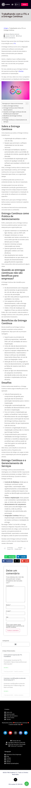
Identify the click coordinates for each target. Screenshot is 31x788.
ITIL (15, 43)
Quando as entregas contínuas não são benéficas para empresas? (15, 113)
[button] (12, 4)
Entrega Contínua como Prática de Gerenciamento (13, 109)
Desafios (6, 118)
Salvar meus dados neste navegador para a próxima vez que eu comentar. (15, 626)
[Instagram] (15, 733)
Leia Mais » (6, 667)
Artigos (6, 28)
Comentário (10, 585)
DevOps (21, 71)
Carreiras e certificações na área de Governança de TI (15, 679)
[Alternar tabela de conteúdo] (26, 103)
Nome (8, 605)
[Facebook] (20, 733)
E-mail (8, 611)
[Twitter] (26, 733)
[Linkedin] (5, 733)
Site (7, 617)
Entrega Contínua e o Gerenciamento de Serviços (15, 121)
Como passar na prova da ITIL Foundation (13, 655)
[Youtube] (10, 733)
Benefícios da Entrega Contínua (13, 116)
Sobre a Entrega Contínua (11, 106)
